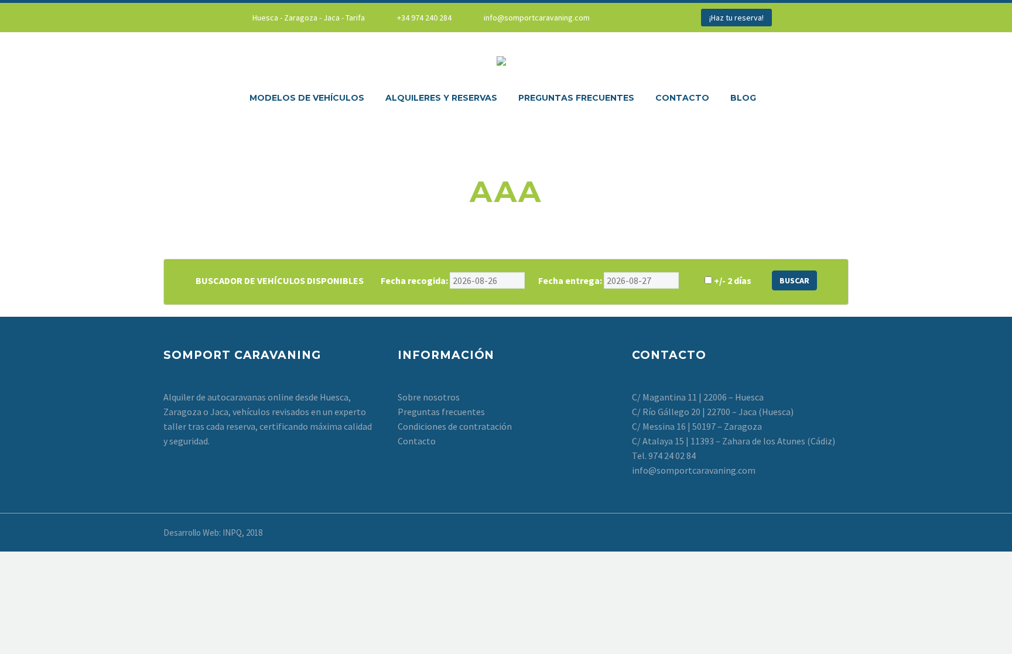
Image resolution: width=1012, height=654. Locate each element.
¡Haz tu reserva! (736, 17)
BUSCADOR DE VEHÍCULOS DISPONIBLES (280, 280)
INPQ (232, 532)
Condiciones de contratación (455, 426)
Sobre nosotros (429, 397)
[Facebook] (636, 17)
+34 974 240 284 (424, 17)
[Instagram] (654, 17)
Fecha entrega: (570, 280)
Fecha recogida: (414, 280)
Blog (743, 98)
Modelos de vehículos (306, 98)
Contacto (682, 98)
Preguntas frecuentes (576, 98)
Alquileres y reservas (441, 98)
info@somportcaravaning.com (537, 17)
